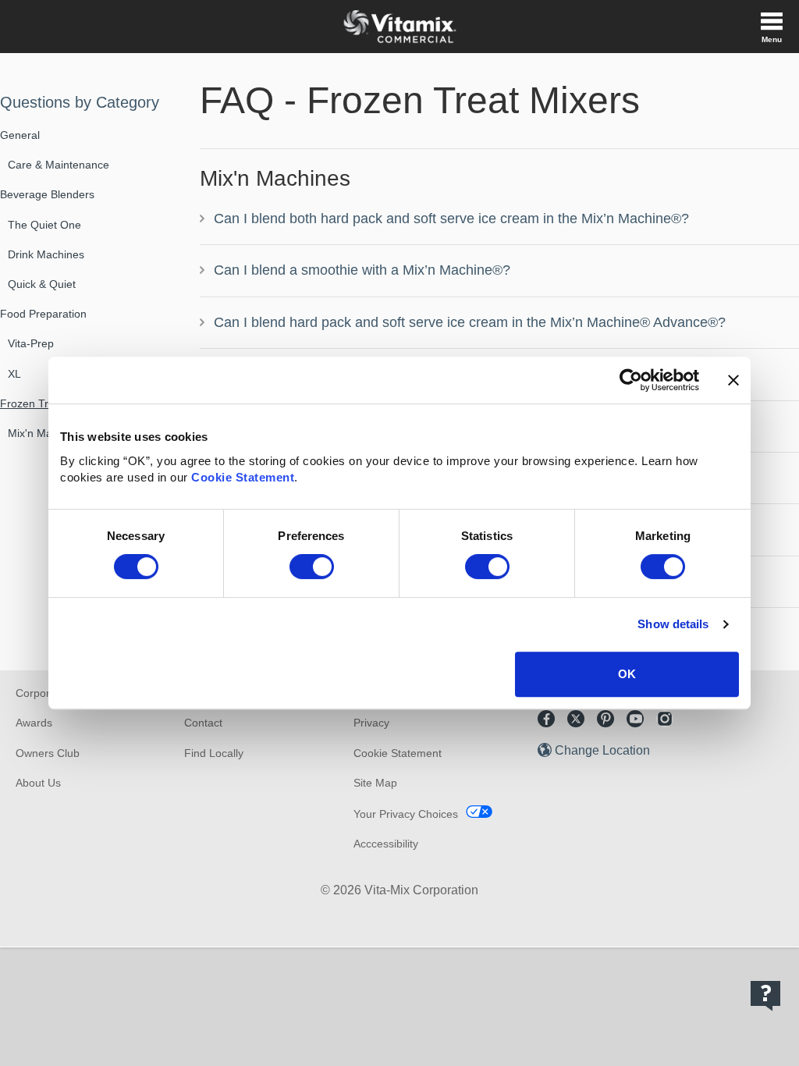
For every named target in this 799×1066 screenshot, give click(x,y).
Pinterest (605, 718)
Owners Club (48, 753)
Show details (672, 624)
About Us (38, 782)
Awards (34, 722)
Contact (203, 722)
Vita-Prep (31, 343)
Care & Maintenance (58, 164)
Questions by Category (79, 102)
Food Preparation (43, 313)
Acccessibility (385, 843)
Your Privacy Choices (405, 814)
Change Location (602, 750)
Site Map (375, 782)
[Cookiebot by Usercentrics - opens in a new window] (631, 380)
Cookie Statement (242, 477)
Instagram (664, 718)
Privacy (371, 722)
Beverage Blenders (47, 194)
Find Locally (213, 753)
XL (14, 374)
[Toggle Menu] (771, 26)
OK (627, 673)
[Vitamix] (399, 26)
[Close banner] (733, 380)
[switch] (311, 566)
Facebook (546, 718)
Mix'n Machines (46, 433)
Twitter (575, 718)
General (20, 135)
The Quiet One (44, 225)
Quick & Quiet (42, 284)
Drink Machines (46, 254)
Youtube (635, 718)
